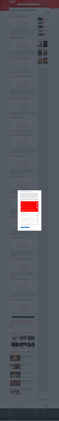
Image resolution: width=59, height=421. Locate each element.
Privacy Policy (33, 229)
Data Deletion (26, 229)
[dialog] (29, 210)
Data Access (29, 229)
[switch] (37, 203)
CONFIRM (25, 227)
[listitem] (29, 212)
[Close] (40, 191)
